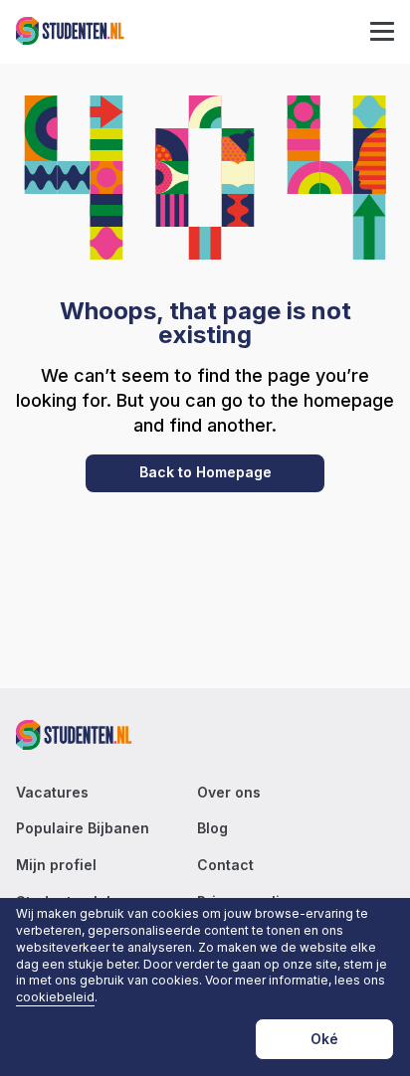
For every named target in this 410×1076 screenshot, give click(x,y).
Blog (212, 828)
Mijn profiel (56, 865)
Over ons (229, 793)
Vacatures (52, 793)
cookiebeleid (55, 997)
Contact (225, 865)
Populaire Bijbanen (82, 828)
